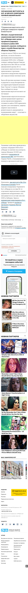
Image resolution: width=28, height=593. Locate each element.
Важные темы (5, 6)
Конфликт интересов (19, 543)
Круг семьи (16, 556)
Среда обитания (5, 558)
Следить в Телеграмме (15, 271)
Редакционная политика (7, 499)
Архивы (3, 492)
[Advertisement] (14, 130)
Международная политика (5, 541)
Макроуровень (5, 544)
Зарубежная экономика (20, 540)
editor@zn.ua (4, 517)
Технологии (4, 556)
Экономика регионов (6, 551)
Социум (16, 551)
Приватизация (5, 549)
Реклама (3, 496)
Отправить (14, 250)
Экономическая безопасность (18, 546)
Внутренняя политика (6, 538)
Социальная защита (19, 538)
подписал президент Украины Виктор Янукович (11, 205)
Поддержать (20, 2)
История (16, 554)
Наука (2, 554)
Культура (3, 563)
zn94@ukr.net (20, 513)
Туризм (15, 558)
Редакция (3, 494)
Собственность (18, 561)
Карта (2, 501)
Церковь (3, 561)
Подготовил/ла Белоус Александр (11, 219)
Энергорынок (4, 547)
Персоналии (17, 549)
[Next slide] (26, 6)
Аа (12, 2)
